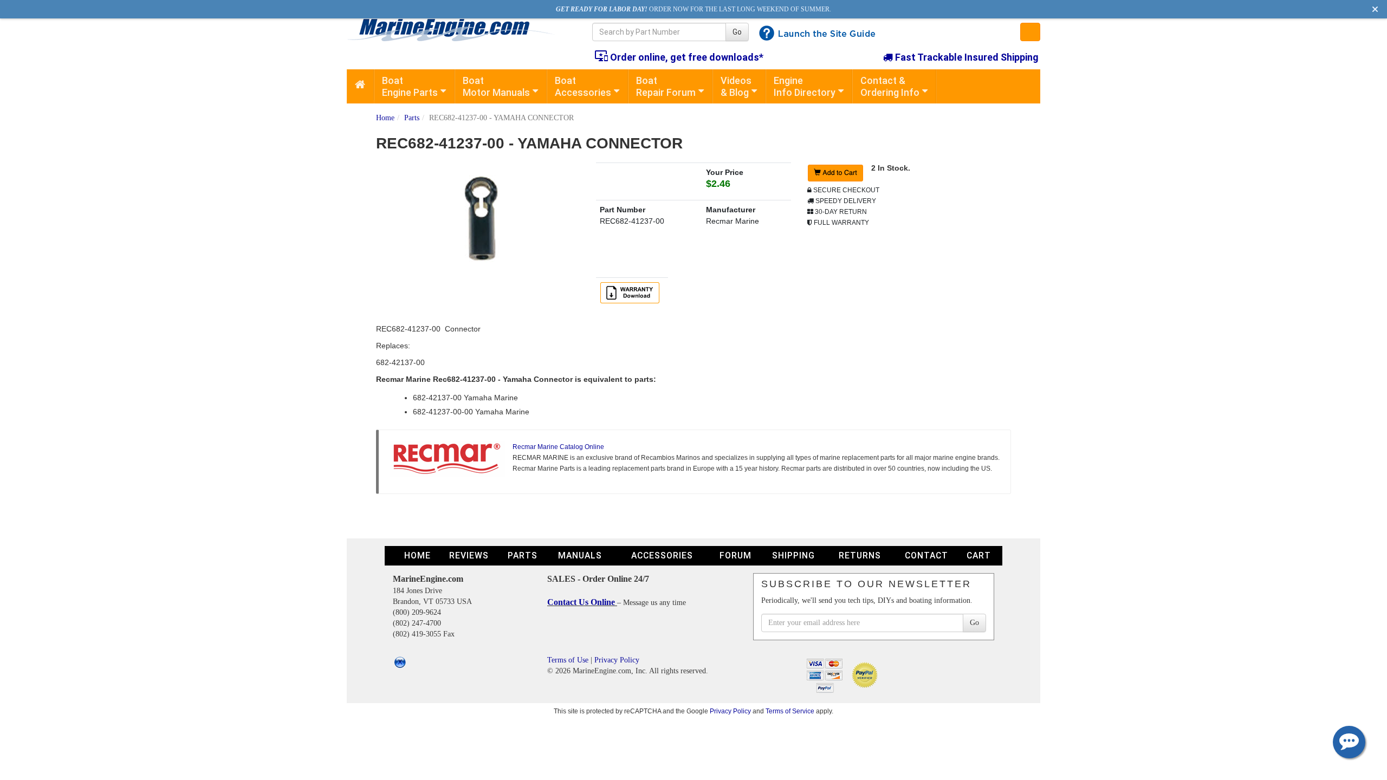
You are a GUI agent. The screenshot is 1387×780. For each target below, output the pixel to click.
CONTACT (926, 555)
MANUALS (580, 555)
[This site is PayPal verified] (866, 674)
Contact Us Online (582, 602)
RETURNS (860, 555)
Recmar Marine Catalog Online (558, 447)
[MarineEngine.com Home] (457, 29)
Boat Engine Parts (410, 86)
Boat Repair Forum (666, 86)
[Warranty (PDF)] (632, 292)
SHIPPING (793, 555)
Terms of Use (567, 660)
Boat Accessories (583, 86)
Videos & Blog (736, 86)
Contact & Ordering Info (889, 86)
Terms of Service (790, 710)
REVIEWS (469, 555)
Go (737, 32)
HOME (417, 555)
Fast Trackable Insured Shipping (966, 57)
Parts (411, 118)
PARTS (522, 555)
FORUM (735, 555)
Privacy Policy (616, 660)
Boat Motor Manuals (496, 86)
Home (385, 118)
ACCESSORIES (662, 555)
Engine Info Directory (804, 86)
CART (979, 555)
